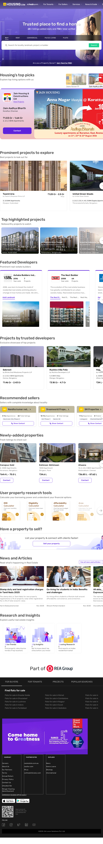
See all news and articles (90, 562)
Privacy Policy (8, 779)
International (51, 773)
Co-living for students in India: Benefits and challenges (67, 591)
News (48, 763)
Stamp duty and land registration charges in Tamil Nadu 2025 (21, 591)
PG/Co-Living (50, 38)
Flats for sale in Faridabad (16, 708)
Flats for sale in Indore (14, 705)
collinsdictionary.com (32, 773)
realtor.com (28, 766)
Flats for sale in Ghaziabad (16, 698)
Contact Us (6, 782)
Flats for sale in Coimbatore (56, 698)
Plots (65, 38)
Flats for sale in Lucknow (15, 702)
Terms (4, 773)
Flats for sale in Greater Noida (17, 695)
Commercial (32, 38)
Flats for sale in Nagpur (55, 702)
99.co (26, 770)
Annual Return (7, 776)
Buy (6, 38)
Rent (18, 38)
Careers (5, 763)
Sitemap (49, 770)
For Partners (7, 770)
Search (94, 45)
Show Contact (19, 423)
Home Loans (51, 766)
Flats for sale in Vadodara (55, 708)
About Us (5, 766)
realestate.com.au (31, 763)
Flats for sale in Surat (54, 705)
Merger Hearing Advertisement (8, 790)
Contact (6, 480)
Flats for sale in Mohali (54, 695)
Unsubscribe (7, 786)
